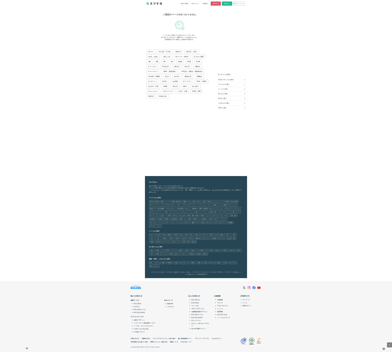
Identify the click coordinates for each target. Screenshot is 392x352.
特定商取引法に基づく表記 (139, 342)
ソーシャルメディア (223, 317)
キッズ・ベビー (154, 215)
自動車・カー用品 (207, 219)
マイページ (240, 3)
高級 (163, 262)
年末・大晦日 (202, 81)
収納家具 (153, 219)
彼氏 (181, 250)
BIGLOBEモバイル (139, 309)
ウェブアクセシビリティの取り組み (164, 338)
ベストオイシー (205, 272)
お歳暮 (175, 81)
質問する (216, 3)
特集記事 (205, 3)
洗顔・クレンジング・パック (215, 201)
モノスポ (213, 272)
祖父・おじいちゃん (162, 254)
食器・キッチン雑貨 (186, 219)
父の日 (187, 66)
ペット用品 (201, 222)
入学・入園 (183, 91)
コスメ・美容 (201, 201)
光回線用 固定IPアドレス (199, 312)
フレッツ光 (194, 306)
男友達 (192, 254)
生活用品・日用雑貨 (163, 219)
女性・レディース (171, 250)
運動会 (199, 76)
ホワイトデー (168, 91)
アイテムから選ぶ (223, 84)
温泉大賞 (170, 304)
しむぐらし (170, 306)
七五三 (165, 81)
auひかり (137, 306)
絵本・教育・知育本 (193, 215)
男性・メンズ (160, 250)
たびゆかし (236, 272)
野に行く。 (221, 272)
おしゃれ (212, 262)
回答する (227, 3)
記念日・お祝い (192, 51)
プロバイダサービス (197, 309)
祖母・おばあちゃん (175, 254)
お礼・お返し (153, 56)
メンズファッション (188, 212)
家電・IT (153, 208)
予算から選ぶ (222, 108)
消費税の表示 (146, 338)
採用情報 (220, 312)
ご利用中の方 (244, 296)
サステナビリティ (222, 306)
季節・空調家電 (204, 208)
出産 (189, 61)
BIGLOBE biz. (195, 300)
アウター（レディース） (157, 212)
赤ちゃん (218, 250)
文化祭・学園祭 (154, 76)
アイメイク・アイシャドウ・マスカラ (160, 205)
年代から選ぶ (222, 98)
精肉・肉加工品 (177, 201)
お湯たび (176, 272)
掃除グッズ (197, 219)
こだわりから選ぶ (223, 103)
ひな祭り (196, 86)
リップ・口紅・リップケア (179, 205)
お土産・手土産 (165, 51)
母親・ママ (204, 250)
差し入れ (167, 56)
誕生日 (178, 51)
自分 (152, 250)
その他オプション (139, 332)
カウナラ (228, 272)
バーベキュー (153, 71)
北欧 (176, 262)
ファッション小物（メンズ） (232, 212)
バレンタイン (153, 91)
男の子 (225, 250)
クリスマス (187, 81)
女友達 (198, 254)
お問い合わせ (135, 338)
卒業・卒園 (197, 91)
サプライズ (233, 262)
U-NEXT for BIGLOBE (141, 329)
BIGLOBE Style (222, 315)
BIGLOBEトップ (186, 342)
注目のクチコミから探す (226, 79)
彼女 (187, 250)
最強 (193, 262)
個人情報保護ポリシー (185, 338)
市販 (199, 262)
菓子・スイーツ (166, 201)
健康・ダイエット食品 (189, 201)
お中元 (177, 76)
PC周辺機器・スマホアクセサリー (166, 208)
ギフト (151, 51)
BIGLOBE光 (137, 304)
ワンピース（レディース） (233, 208)
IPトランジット (196, 320)
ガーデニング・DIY (212, 222)
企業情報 (217, 296)
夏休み (198, 66)
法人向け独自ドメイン (198, 329)
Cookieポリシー (217, 338)
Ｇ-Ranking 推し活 (202, 274)
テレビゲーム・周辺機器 (226, 222)
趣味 (193, 222)
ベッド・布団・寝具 (231, 215)
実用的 (170, 262)
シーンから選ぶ (223, 89)
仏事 (198, 61)
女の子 (232, 250)
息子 (239, 250)
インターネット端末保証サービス (144, 323)
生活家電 (181, 208)
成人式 (175, 86)
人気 (206, 262)
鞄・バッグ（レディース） (173, 212)
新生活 (151, 96)
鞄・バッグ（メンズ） (202, 212)
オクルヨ (169, 272)
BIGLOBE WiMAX (139, 312)
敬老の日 (188, 76)
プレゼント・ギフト (156, 226)
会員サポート (247, 306)
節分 (185, 86)
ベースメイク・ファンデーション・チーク (200, 205)
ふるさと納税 (199, 56)
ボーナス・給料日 (182, 56)
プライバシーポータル (202, 338)
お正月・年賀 (153, 86)
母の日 (177, 66)
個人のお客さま (136, 296)
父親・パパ (195, 250)
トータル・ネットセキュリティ (144, 326)
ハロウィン (153, 81)
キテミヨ (196, 272)
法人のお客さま (194, 296)
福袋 (165, 86)
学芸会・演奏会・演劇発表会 (192, 71)
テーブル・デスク (218, 215)
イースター (153, 66)
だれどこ (162, 272)
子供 (211, 250)
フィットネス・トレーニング (174, 222)
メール (245, 303)
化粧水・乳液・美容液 (232, 201)
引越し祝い (163, 96)
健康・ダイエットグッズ (230, 205)
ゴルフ (187, 222)
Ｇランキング (154, 272)
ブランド (220, 303)
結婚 (180, 61)
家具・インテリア (206, 215)
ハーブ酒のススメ (190, 274)
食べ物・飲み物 (154, 201)
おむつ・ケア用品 (166, 215)
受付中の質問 (184, 3)
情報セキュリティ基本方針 (158, 342)
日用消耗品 (174, 219)
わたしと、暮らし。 (186, 272)
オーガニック (184, 262)
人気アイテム (194, 3)
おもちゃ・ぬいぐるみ (179, 215)
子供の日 (166, 66)
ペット (185, 254)
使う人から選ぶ (223, 94)
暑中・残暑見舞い (170, 71)
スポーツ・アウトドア (220, 219)
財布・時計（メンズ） (216, 212)
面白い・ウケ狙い (222, 262)
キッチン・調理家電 (192, 208)
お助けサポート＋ (139, 320)
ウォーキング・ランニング (157, 222)
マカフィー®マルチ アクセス (200, 324)
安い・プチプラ (154, 262)
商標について (174, 342)
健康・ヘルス (217, 205)
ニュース (220, 309)
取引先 (205, 254)
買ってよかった (154, 266)
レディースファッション (217, 208)
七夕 (167, 76)
